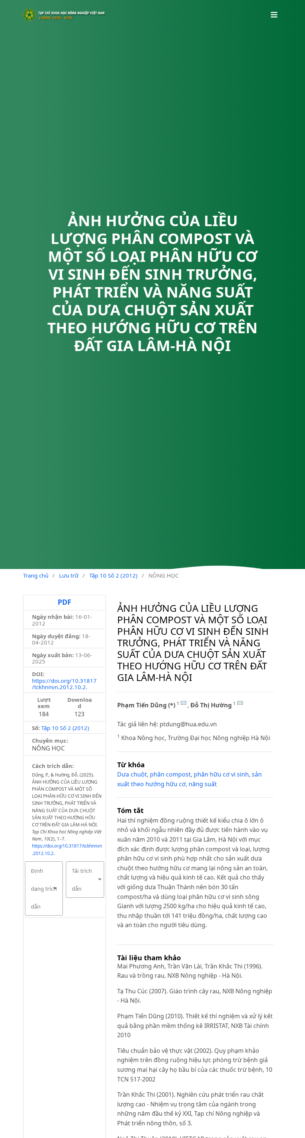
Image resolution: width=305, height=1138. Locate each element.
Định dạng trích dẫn (44, 888)
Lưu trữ (68, 575)
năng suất (203, 784)
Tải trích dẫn (82, 879)
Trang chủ (35, 575)
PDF (64, 602)
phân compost (170, 774)
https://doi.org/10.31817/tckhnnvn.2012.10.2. (64, 684)
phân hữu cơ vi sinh (221, 774)
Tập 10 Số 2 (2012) (113, 575)
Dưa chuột (132, 774)
